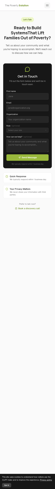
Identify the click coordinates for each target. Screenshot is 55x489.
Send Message (29, 157)
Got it (6, 485)
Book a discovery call (29, 208)
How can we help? (19, 137)
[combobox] (27, 130)
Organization (12, 114)
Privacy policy (46, 480)
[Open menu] (47, 5)
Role (13, 126)
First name (11, 91)
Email (8, 103)
